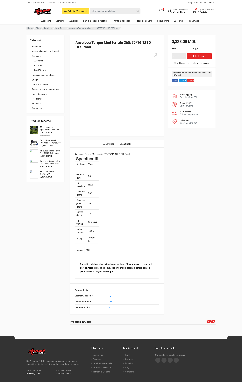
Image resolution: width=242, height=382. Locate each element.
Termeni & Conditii (101, 372)
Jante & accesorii (122, 21)
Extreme (38, 65)
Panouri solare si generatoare (45, 89)
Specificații (125, 144)
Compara (129, 372)
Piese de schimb (144, 21)
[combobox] (115, 11)
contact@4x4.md (63, 373)
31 (110, 307)
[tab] (108, 144)
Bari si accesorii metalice (96, 21)
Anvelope (73, 21)
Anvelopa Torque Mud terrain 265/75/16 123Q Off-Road (191, 73)
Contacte (51, 2)
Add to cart (199, 56)
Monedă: (206, 2)
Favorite (129, 363)
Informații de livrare (102, 367)
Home (30, 28)
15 (110, 296)
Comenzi (129, 359)
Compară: (192, 2)
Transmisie (193, 21)
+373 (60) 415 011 (36, 2)
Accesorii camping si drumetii (45, 51)
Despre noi (98, 355)
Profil (127, 355)
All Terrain (38, 60)
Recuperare (163, 21)
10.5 (110, 301)
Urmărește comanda (67, 2)
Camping (60, 21)
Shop (38, 28)
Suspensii (178, 21)
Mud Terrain (60, 28)
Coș (127, 367)
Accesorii (46, 21)
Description (109, 144)
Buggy (35, 80)
